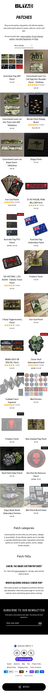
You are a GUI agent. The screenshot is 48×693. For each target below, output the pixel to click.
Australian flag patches (23, 39)
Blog (23, 664)
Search (9, 664)
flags (36, 39)
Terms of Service (35, 667)
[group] (36, 85)
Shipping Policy (23, 667)
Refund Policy (11, 667)
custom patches (25, 36)
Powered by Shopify (28, 675)
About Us (17, 664)
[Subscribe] (40, 623)
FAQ (28, 664)
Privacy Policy (36, 664)
